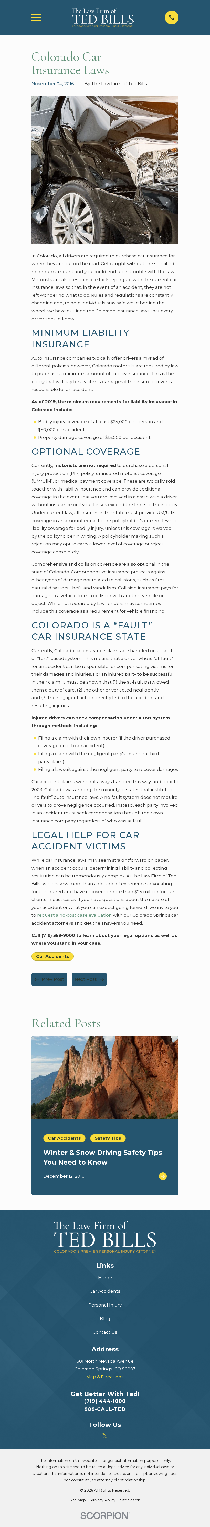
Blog (105, 1318)
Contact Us (105, 1332)
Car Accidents (52, 956)
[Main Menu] (36, 17)
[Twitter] (105, 1436)
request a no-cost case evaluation (74, 915)
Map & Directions (105, 1376)
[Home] (103, 17)
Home (105, 1277)
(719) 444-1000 (104, 1401)
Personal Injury (105, 1305)
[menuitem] (78, 1500)
